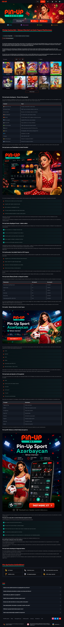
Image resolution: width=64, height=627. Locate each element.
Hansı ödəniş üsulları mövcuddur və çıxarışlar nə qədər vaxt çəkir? (16, 605)
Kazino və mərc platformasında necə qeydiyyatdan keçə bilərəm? (16, 587)
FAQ (42, 618)
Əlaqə (12, 618)
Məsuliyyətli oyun (18, 618)
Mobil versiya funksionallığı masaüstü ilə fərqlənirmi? (14, 612)
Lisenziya (32, 618)
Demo (7, 69)
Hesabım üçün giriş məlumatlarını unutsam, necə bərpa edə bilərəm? (17, 591)
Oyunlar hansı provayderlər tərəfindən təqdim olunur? (14, 598)
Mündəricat (37, 618)
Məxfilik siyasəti (6, 618)
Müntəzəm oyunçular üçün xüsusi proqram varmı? (13, 608)
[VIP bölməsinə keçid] (38, 59)
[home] (4, 1)
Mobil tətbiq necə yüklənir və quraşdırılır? (11, 594)
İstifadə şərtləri (26, 618)
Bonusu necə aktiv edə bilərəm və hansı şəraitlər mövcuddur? (15, 601)
